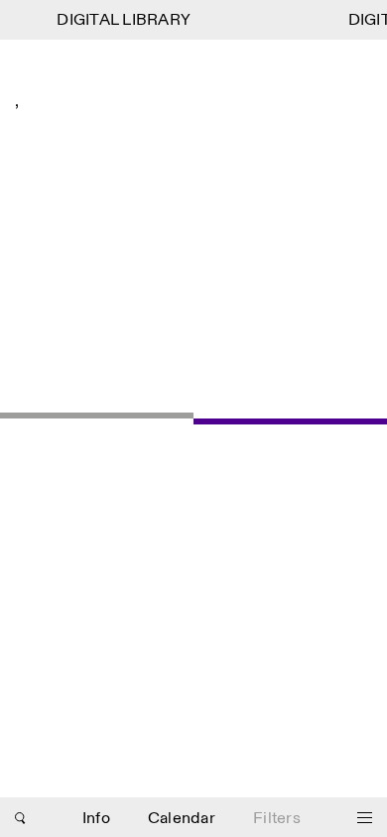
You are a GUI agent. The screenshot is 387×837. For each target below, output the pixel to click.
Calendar (181, 818)
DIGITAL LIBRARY (123, 20)
